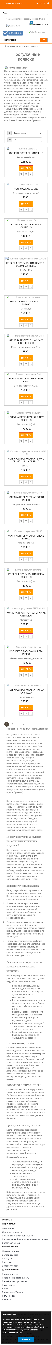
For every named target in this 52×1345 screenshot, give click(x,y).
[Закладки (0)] (37, 3)
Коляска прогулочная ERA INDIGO (26, 653)
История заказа (10, 1255)
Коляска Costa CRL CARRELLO (26, 153)
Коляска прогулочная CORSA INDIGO (26, 498)
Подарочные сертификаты (15, 1278)
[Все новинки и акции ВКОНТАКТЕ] (13, 33)
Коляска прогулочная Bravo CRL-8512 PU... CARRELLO (26, 460)
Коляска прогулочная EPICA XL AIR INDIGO (26, 614)
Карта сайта (8, 1285)
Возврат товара (10, 1266)
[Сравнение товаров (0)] (41, 3)
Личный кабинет (10, 1251)
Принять (26, 1339)
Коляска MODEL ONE (26, 188)
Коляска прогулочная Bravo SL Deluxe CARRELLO (26, 264)
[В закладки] (21, 174)
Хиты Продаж (9, 1296)
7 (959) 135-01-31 (15, 3)
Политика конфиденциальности (18, 1236)
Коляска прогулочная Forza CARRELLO (26, 691)
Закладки (7, 1258)
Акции (5, 1288)
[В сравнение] (26, 174)
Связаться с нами (11, 1243)
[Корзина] (44, 3)
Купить (27, 168)
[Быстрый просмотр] (30, 174)
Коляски (11, 46)
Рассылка (7, 1262)
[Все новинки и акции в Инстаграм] (39, 32)
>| (24, 724)
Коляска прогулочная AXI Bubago (26, 303)
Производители (10, 1274)
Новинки (6, 1299)
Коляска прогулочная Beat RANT (26, 380)
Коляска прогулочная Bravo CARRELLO (26, 418)
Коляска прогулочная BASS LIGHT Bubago (26, 341)
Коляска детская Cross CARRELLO (26, 226)
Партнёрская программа (14, 1281)
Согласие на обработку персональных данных (26, 1239)
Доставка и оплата (12, 1232)
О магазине (8, 1228)
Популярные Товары (12, 1292)
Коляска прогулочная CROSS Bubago (26, 537)
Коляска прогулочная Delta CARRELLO (26, 575)
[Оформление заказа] (48, 3)
